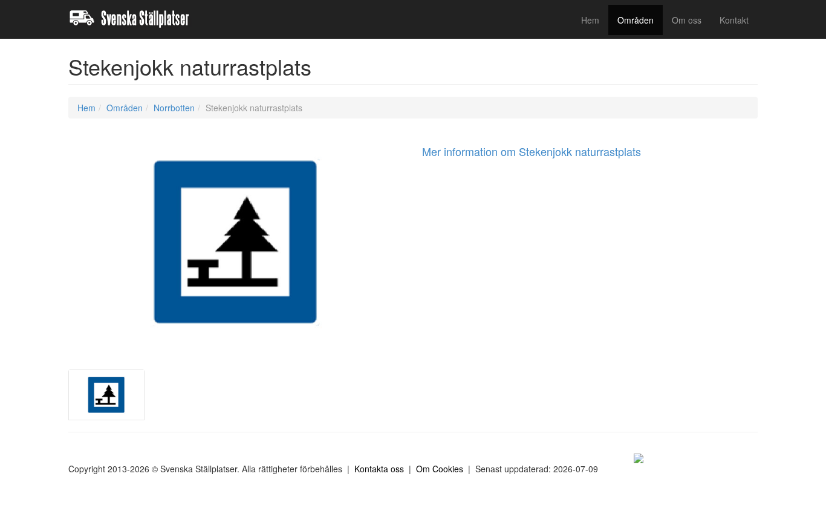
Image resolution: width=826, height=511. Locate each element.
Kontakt (734, 20)
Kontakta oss (379, 469)
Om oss (686, 20)
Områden (635, 20)
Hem (590, 20)
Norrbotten (174, 108)
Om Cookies (439, 469)
